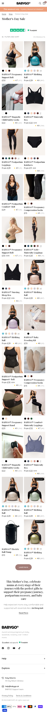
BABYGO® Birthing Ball (33, 76)
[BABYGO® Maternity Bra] (34, 97)
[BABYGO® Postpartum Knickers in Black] (25, 158)
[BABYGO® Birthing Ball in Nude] (31, 70)
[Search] (40, 3)
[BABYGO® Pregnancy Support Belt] (12, 54)
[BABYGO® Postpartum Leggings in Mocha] (12, 158)
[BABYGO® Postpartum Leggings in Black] (3, 158)
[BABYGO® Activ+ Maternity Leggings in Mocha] (34, 246)
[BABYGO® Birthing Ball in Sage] (28, 70)
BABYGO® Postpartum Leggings (12, 163)
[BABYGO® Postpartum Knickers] (34, 142)
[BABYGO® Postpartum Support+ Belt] (12, 360)
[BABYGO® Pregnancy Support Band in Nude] (6, 418)
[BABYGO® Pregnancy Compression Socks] (34, 187)
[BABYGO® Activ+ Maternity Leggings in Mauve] (38, 246)
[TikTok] (19, 648)
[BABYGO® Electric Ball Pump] (12, 532)
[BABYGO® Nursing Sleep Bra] (12, 272)
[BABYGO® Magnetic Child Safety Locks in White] (3, 113)
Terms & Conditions (23, 695)
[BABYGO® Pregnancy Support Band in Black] (3, 418)
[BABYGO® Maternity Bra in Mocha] (38, 113)
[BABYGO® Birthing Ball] (34, 54)
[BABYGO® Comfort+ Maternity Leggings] (34, 402)
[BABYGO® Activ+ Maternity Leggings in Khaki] (31, 246)
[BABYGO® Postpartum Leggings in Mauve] (15, 158)
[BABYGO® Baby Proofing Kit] (34, 317)
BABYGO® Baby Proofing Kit (31, 339)
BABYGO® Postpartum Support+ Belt (12, 378)
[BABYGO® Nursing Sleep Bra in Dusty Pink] (9, 288)
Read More (23, 613)
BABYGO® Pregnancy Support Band (12, 424)
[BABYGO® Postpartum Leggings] (12, 142)
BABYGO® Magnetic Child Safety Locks (11, 118)
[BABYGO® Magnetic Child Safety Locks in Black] (6, 113)
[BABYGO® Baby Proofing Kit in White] (25, 333)
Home (4, 14)
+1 (40, 113)
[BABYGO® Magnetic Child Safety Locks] (12, 97)
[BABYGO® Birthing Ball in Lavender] (34, 70)
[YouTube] (14, 648)
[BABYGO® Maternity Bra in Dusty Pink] (34, 113)
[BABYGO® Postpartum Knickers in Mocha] (38, 158)
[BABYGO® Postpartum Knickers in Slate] (34, 158)
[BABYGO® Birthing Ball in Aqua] (25, 70)
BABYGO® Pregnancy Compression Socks (34, 208)
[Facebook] (3, 648)
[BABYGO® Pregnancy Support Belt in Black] (3, 70)
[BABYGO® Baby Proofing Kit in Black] (28, 333)
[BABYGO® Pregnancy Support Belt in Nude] (6, 70)
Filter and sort (12, 37)
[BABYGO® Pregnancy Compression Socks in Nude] (28, 203)
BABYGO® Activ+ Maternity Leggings (33, 251)
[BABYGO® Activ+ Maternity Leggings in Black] (25, 246)
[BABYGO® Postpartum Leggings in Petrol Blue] (6, 158)
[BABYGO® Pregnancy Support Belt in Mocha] (9, 70)
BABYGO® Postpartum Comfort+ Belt (12, 205)
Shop (11, 14)
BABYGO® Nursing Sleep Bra (11, 293)
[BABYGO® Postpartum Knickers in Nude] (28, 158)
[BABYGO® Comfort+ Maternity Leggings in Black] (25, 418)
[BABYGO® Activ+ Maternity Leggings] (34, 230)
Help (4, 658)
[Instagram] (8, 648)
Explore (6, 668)
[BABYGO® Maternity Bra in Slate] (28, 113)
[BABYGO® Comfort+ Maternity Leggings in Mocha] (28, 418)
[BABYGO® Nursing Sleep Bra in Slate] (6, 288)
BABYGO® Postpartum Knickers (34, 163)
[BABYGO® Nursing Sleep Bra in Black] (3, 288)
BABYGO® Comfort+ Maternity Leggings (33, 424)
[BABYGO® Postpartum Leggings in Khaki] (9, 158)
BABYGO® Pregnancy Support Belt (12, 76)
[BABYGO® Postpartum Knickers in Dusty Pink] (31, 158)
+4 (41, 71)
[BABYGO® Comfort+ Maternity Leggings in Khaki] (31, 418)
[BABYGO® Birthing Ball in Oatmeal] (38, 70)
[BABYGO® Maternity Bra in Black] (25, 113)
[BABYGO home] (23, 627)
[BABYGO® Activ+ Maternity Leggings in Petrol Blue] (28, 246)
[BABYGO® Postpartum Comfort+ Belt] (12, 187)
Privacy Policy (7, 695)
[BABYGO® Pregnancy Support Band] (12, 402)
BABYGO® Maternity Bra (33, 118)
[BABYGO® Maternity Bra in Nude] (31, 113)
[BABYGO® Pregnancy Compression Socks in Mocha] (31, 203)
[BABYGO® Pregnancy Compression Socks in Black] (25, 203)
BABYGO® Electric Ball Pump (10, 550)
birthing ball (37, 608)
